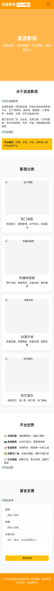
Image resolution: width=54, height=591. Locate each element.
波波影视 (15, 4)
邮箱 (7, 522)
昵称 (7, 509)
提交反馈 (27, 558)
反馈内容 (10, 534)
